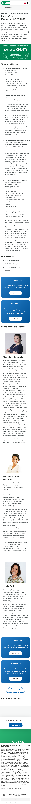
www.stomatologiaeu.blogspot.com (14, 528)
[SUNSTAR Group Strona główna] (15, 742)
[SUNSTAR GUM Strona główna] (5, 3)
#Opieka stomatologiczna (15, 692)
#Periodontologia (15, 689)
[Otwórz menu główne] (28, 3)
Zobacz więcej (8, 7)
